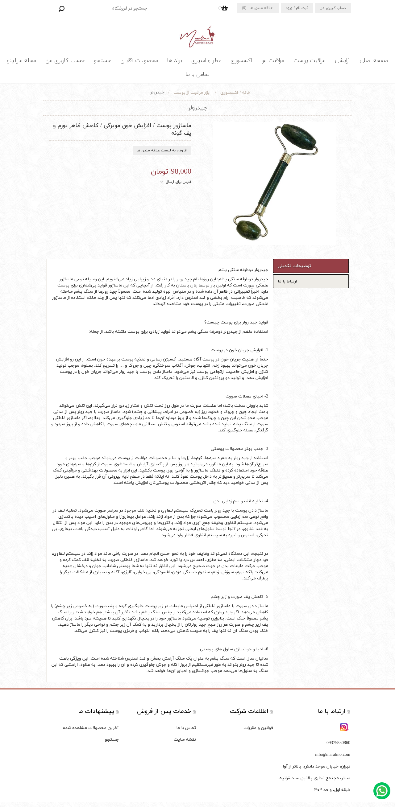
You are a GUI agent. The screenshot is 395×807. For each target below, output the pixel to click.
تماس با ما (198, 74)
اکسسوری (241, 60)
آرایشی (342, 60)
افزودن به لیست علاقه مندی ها (162, 150)
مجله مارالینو (21, 60)
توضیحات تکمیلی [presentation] (294, 266)
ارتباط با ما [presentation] (287, 281)
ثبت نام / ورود (297, 8)
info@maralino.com (332, 755)
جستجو (61, 8)
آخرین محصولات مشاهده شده (91, 728)
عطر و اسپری (206, 60)
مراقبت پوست (309, 60)
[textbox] (102, 8)
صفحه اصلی (374, 60)
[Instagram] (344, 727)
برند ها (174, 60)
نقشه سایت (185, 740)
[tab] (311, 266)
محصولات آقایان (139, 60)
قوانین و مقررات (258, 728)
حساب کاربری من (333, 8)
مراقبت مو (272, 60)
